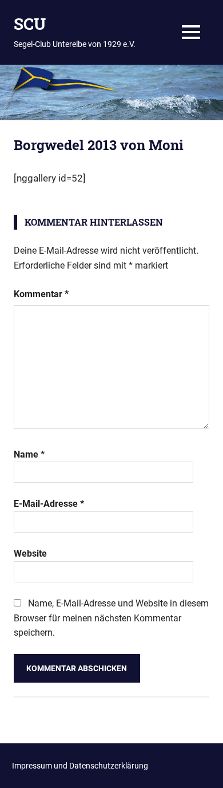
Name (29, 454)
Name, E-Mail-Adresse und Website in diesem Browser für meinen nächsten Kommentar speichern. (111, 618)
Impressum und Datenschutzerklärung (80, 765)
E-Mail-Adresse (49, 503)
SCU (30, 23)
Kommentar (41, 294)
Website (30, 553)
